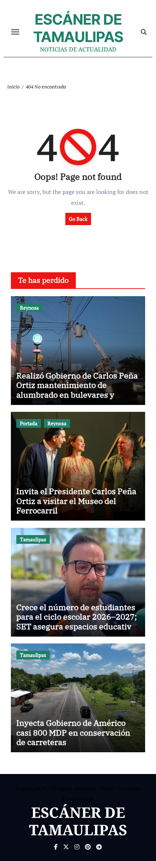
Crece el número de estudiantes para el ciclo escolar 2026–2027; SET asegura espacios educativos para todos (78, 621)
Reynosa (29, 307)
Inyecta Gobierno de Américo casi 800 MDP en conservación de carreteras (73, 732)
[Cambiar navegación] (15, 32)
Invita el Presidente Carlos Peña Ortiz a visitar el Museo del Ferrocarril (76, 501)
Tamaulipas (33, 539)
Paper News (115, 788)
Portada (28, 423)
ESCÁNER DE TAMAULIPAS (78, 28)
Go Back (78, 218)
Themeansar (77, 799)
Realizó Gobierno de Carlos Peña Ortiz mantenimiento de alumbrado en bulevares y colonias (77, 389)
